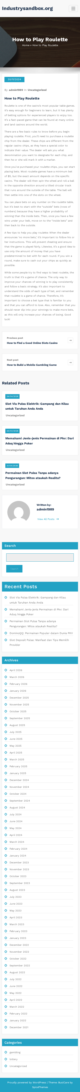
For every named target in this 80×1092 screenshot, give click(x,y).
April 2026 (16, 670)
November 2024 (19, 787)
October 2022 (18, 958)
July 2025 (16, 732)
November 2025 (19, 704)
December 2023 (19, 862)
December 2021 (19, 1027)
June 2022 (16, 986)
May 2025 (16, 745)
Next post (12, 359)
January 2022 (18, 1020)
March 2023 (17, 924)
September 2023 (20, 883)
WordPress (39, 1082)
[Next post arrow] (70, 362)
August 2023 (17, 890)
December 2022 (19, 945)
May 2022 (16, 993)
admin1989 (16, 89)
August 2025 (17, 725)
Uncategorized (37, 89)
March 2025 (17, 759)
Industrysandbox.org (27, 8)
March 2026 (17, 677)
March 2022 (17, 1006)
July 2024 (16, 814)
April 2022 (16, 1000)
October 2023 (18, 876)
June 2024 (16, 821)
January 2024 (18, 855)
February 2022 (18, 1013)
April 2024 (16, 835)
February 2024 (18, 848)
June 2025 (16, 739)
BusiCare (64, 1082)
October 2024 (18, 793)
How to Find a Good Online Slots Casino (32, 343)
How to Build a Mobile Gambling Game (32, 364)
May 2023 (16, 910)
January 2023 (18, 938)
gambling (15, 1052)
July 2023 (16, 896)
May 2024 (16, 828)
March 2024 (17, 842)
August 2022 (17, 972)
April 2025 (16, 752)
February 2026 (18, 684)
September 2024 (20, 800)
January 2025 (18, 773)
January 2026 (18, 690)
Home (25, 45)
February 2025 (18, 766)
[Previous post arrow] (70, 340)
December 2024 (19, 780)
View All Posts (46, 519)
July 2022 (16, 979)
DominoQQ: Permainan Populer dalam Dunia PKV (41, 633)
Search (10, 546)
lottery (14, 1059)
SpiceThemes (40, 1087)
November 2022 (19, 951)
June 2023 (16, 903)
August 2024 (17, 807)
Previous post (15, 338)
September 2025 (20, 718)
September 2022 (20, 965)
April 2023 (16, 917)
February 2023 (18, 931)
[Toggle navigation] (73, 8)
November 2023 (19, 869)
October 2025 (18, 711)
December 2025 (19, 697)
